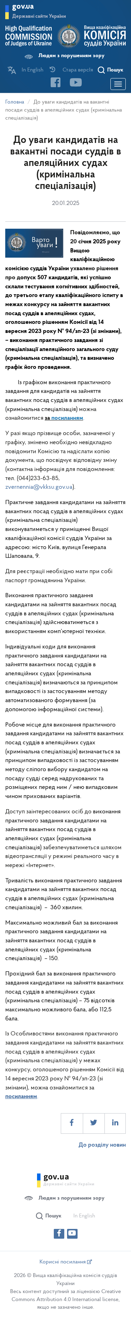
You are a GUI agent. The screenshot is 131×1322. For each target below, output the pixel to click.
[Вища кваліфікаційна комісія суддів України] (65, 36)
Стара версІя (78, 70)
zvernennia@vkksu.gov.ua (38, 487)
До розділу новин (102, 1145)
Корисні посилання (63, 1262)
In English (32, 70)
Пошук (115, 70)
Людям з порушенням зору (71, 56)
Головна (14, 102)
